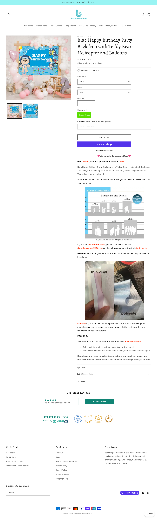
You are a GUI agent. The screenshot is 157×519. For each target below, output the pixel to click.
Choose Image (84, 115)
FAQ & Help (11, 457)
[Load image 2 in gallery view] (30, 111)
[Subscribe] (47, 493)
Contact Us (10, 453)
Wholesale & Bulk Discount (17, 466)
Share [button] (82, 382)
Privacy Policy (61, 466)
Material (80, 87)
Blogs (58, 457)
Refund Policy (61, 470)
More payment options (104, 150)
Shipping (80, 63)
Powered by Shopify (86, 513)
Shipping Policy (62, 479)
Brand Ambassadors (14, 461)
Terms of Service (63, 474)
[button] (9, 14)
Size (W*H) (81, 77)
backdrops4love (74, 513)
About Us (59, 453)
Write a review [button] (99, 401)
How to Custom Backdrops (67, 461)
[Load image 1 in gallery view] (14, 111)
